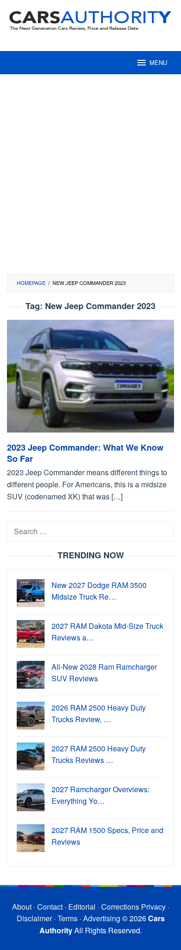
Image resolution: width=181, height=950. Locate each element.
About (22, 906)
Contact (50, 906)
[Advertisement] (90, 178)
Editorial (82, 906)
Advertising (101, 918)
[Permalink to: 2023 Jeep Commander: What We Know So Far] (90, 380)
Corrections (120, 906)
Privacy (153, 906)
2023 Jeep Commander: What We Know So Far (85, 453)
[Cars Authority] (90, 19)
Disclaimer (34, 918)
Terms (68, 918)
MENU (158, 62)
